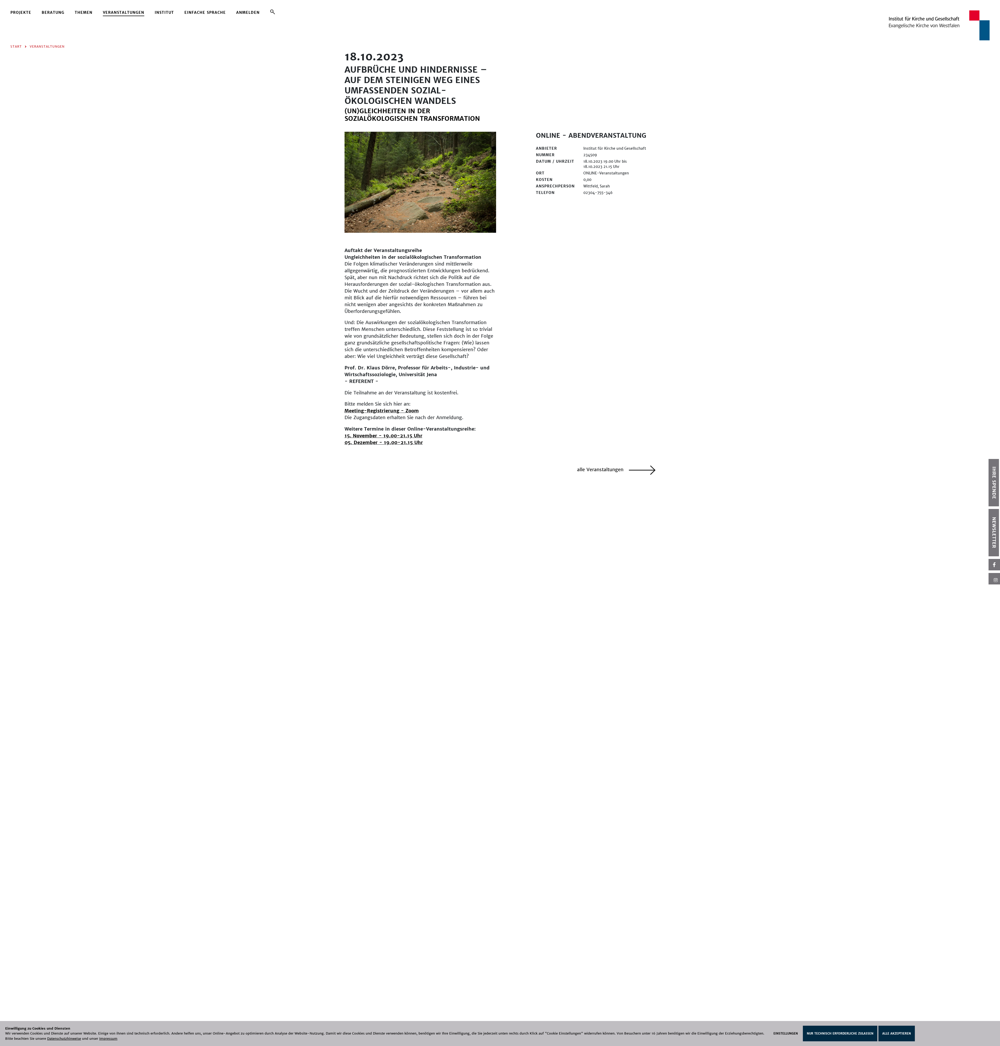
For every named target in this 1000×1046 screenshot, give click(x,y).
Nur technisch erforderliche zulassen (840, 1033)
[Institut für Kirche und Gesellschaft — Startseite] (939, 25)
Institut (164, 12)
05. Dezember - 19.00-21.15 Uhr (384, 442)
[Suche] (272, 11)
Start (16, 46)
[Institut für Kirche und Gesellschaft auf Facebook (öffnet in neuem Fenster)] (994, 564)
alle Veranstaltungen (601, 469)
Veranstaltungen (123, 12)
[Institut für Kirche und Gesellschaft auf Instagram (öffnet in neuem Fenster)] (994, 578)
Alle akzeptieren (896, 1033)
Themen (83, 12)
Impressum (108, 1038)
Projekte (20, 12)
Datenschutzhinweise (64, 1038)
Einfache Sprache (205, 12)
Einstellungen (785, 1033)
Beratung (53, 12)
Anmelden (248, 12)
